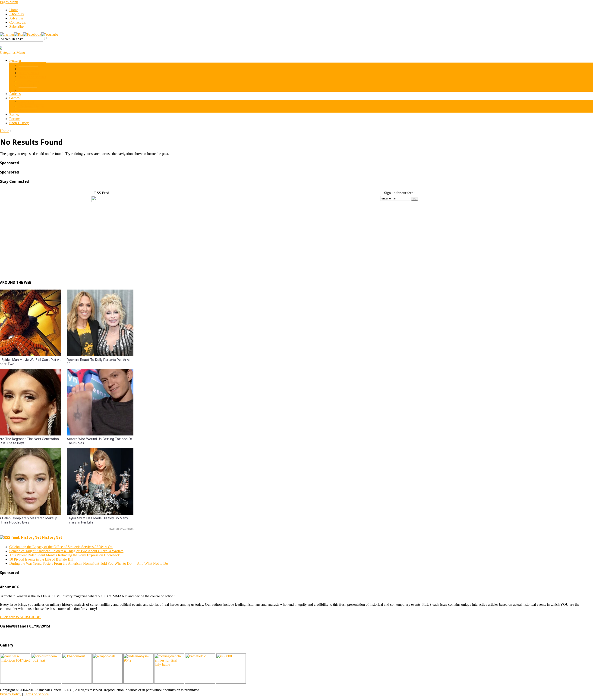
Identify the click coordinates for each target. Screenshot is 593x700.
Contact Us (17, 22)
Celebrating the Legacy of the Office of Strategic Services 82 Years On (61, 547)
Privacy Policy (11, 694)
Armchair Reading (32, 64)
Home (13, 10)
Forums (14, 119)
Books (14, 115)
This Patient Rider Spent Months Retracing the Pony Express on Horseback (64, 555)
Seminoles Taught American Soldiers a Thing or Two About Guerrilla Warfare (66, 551)
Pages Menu (9, 2)
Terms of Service (36, 694)
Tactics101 (26, 85)
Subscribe (16, 26)
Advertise (16, 18)
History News (29, 73)
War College (28, 89)
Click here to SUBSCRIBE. (20, 617)
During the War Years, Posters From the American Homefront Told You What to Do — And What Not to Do (88, 563)
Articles (15, 94)
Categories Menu (12, 52)
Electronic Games (31, 106)
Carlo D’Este (28, 69)
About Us (16, 14)
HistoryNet (52, 537)
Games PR (26, 102)
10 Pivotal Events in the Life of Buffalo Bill (41, 559)
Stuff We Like (29, 81)
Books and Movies (32, 77)
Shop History (19, 123)
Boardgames (28, 110)
